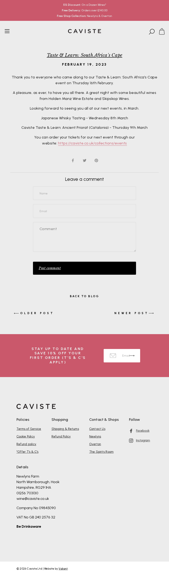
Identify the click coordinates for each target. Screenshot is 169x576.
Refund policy (26, 444)
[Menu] (7, 31)
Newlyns (95, 436)
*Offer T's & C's (27, 452)
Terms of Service (28, 429)
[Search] (151, 31)
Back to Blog (84, 296)
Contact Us (97, 429)
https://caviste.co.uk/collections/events (92, 143)
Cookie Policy (25, 436)
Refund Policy (61, 436)
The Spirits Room (101, 452)
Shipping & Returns (65, 429)
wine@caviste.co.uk (32, 498)
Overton (95, 444)
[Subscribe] (131, 355)
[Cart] (163, 31)
